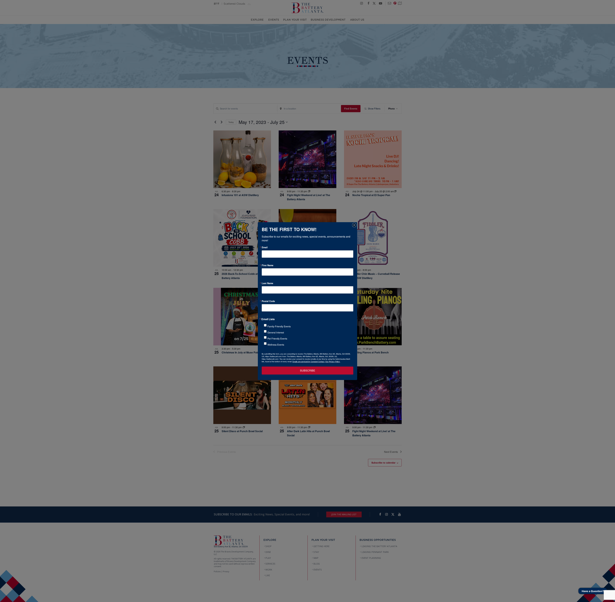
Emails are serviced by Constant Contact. (308, 361)
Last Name (267, 283)
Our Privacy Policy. (332, 361)
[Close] (354, 225)
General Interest (275, 332)
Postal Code (268, 301)
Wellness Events (275, 344)
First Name (267, 265)
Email (265, 247)
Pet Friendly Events (277, 338)
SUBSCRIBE (307, 370)
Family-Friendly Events (279, 326)
